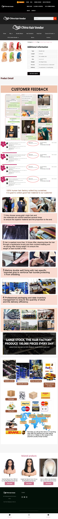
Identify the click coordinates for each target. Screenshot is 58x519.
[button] (33, 73)
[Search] (55, 18)
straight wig (49, 42)
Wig (31, 2)
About (28, 10)
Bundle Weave (37, 2)
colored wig (42, 42)
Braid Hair (29, 6)
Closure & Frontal (38, 6)
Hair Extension (46, 2)
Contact (33, 10)
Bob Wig (35, 42)
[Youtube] (24, 497)
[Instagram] (26, 497)
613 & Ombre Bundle (50, 6)
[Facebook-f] (22, 497)
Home (27, 2)
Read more (9, 483)
